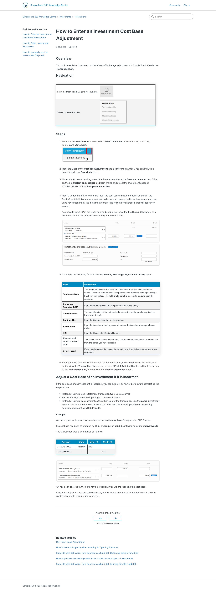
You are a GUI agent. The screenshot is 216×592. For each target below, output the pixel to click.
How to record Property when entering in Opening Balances (87, 547)
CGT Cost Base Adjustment (70, 542)
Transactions (80, 17)
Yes (100, 518)
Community (174, 5)
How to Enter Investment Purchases (35, 45)
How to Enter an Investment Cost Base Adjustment (37, 36)
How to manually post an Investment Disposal (35, 54)
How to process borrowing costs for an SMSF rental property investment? (94, 558)
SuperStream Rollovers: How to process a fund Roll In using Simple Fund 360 (96, 564)
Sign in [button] (187, 5)
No (115, 518)
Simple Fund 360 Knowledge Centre (39, 17)
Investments (65, 17)
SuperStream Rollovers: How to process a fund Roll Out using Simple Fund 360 (97, 553)
